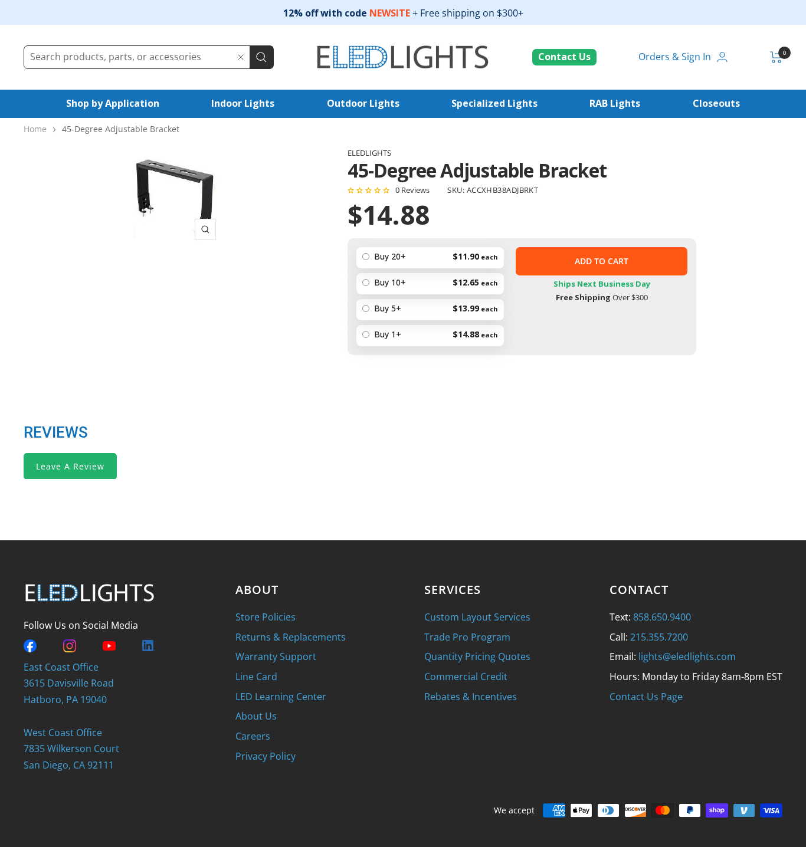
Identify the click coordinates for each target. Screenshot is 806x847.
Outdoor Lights (363, 103)
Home (35, 128)
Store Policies (265, 616)
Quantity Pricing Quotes (477, 656)
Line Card (256, 676)
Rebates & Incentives (470, 696)
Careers (252, 736)
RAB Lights (614, 103)
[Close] (241, 57)
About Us (256, 716)
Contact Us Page (646, 696)
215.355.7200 (659, 637)
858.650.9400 (662, 616)
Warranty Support (275, 656)
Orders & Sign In (674, 56)
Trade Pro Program (467, 637)
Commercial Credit (465, 676)
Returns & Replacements (290, 637)
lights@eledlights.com (687, 656)
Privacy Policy (265, 756)
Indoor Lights (242, 103)
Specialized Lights (494, 103)
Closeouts (716, 103)
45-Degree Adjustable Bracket (120, 128)
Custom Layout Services (477, 616)
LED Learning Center (280, 696)
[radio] (430, 335)
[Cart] (776, 57)
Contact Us (564, 56)
